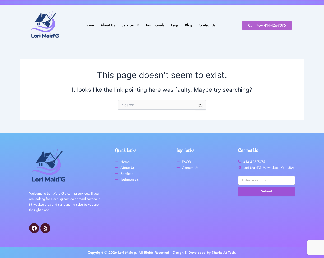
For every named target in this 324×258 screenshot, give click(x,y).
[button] (130, 25)
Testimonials (155, 25)
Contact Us (207, 25)
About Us (108, 25)
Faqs (174, 25)
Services (127, 25)
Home (89, 25)
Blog (188, 25)
